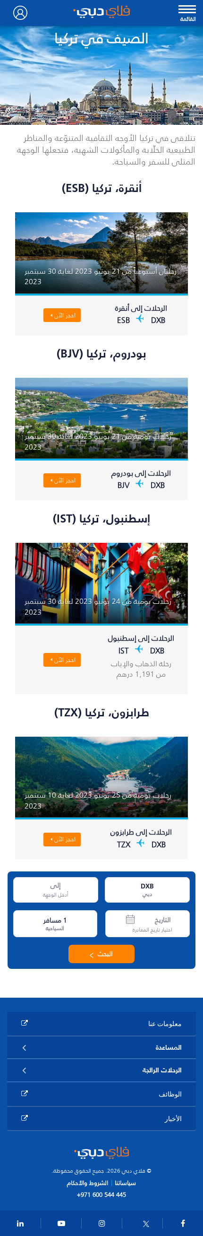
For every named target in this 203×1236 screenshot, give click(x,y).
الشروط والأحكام (87, 1183)
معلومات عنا (165, 1023)
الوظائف (170, 1094)
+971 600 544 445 (101, 1194)
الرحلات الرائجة (162, 1070)
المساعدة (169, 1047)
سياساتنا (125, 1183)
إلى (56, 885)
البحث (105, 954)
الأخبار (173, 1118)
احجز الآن (65, 315)
